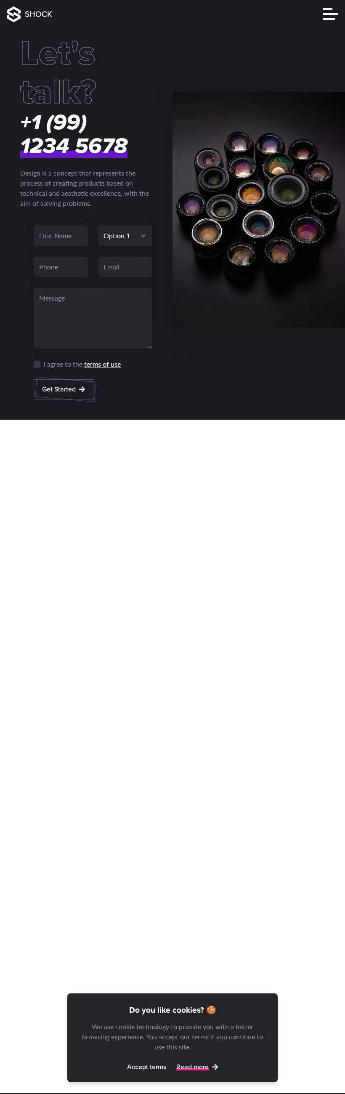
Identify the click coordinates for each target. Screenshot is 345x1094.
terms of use (102, 364)
